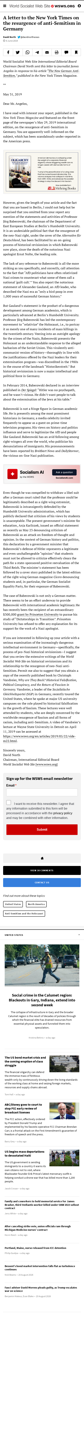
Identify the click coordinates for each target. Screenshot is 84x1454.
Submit (42, 829)
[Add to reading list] (76, 52)
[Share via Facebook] (8, 52)
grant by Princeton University (38, 614)
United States (13, 904)
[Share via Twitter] (18, 52)
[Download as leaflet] (56, 52)
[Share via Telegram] (37, 52)
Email (10, 785)
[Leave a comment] (66, 52)
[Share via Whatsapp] (27, 52)
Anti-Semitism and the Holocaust (24, 913)
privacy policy (62, 813)
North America (36, 904)
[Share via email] (47, 52)
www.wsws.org (47, 764)
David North (9, 37)
